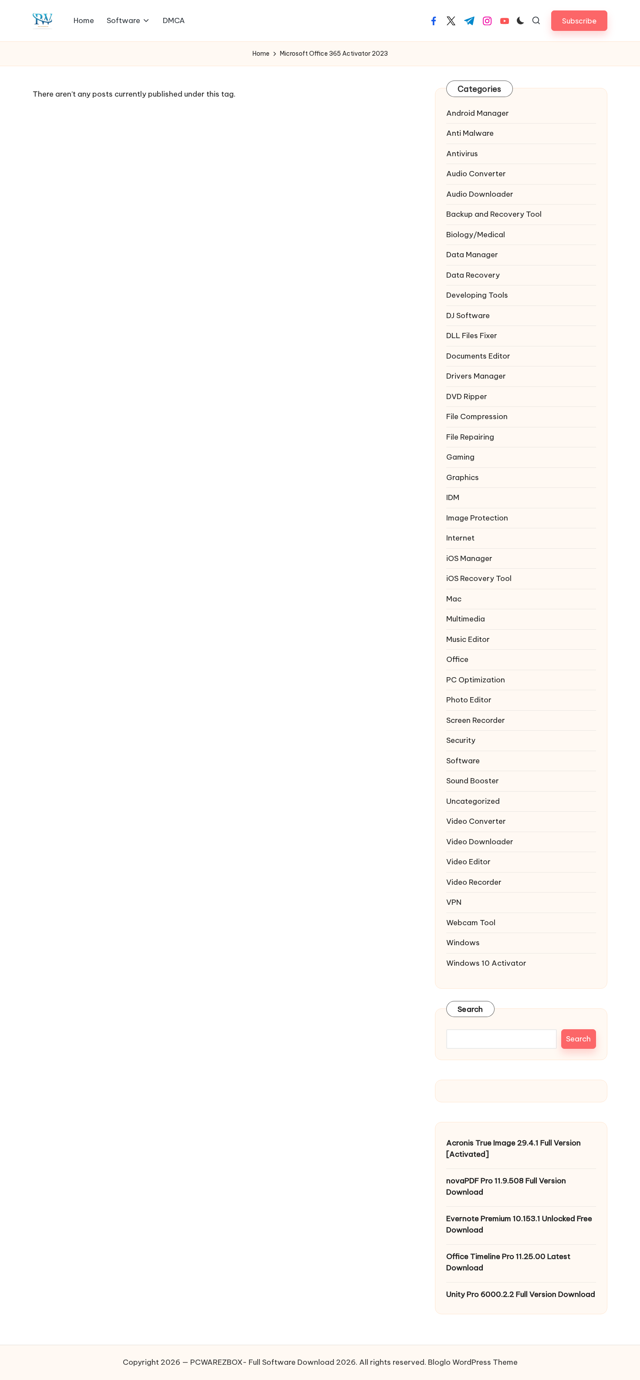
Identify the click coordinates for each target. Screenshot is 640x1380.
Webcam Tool (470, 922)
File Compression (477, 416)
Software (463, 761)
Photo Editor (469, 700)
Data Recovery (473, 275)
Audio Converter (476, 173)
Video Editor (468, 861)
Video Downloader (479, 841)
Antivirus (462, 153)
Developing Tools (477, 295)
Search (470, 1009)
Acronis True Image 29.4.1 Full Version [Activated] (513, 1148)
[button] (579, 20)
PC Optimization (475, 680)
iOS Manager (469, 558)
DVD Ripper (466, 396)
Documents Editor (478, 356)
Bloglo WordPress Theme (473, 1362)
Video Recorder (474, 882)
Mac (453, 599)
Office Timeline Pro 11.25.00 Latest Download (508, 1262)
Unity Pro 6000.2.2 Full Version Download (520, 1294)
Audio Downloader (479, 194)
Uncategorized (473, 801)
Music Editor (468, 639)
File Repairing (470, 437)
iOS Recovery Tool (479, 578)
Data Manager (472, 254)
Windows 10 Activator (486, 963)
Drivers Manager (476, 376)
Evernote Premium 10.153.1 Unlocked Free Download (519, 1224)
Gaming (460, 457)
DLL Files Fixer (471, 335)
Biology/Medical (475, 234)
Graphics (462, 477)
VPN (453, 902)
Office (457, 659)
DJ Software (468, 315)
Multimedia (465, 619)
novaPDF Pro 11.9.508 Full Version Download (506, 1186)
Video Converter (476, 821)
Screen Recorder (475, 720)
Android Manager (477, 113)
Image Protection (477, 518)
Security (460, 740)
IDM (452, 497)
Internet (460, 538)
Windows (463, 942)
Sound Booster (472, 781)
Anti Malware (470, 133)
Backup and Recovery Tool (494, 214)
